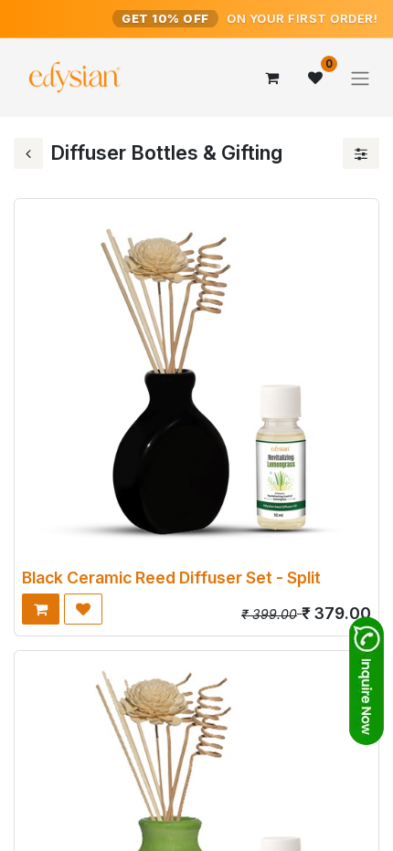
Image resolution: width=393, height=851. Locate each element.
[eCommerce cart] (271, 77)
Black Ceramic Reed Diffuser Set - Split (171, 577)
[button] (40, 609)
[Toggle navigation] (360, 78)
